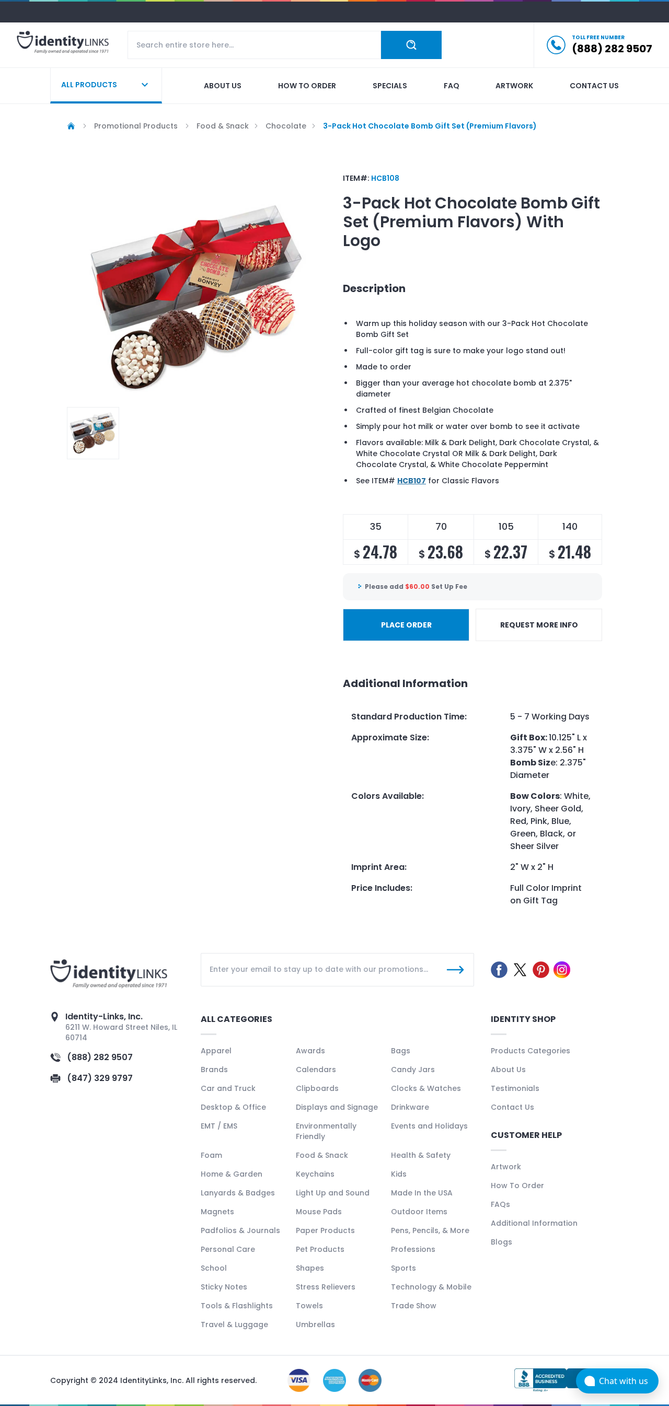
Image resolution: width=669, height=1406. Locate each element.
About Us (508, 1069)
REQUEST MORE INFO (539, 625)
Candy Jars (413, 1069)
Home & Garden (231, 1174)
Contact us (594, 85)
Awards (310, 1050)
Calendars (316, 1069)
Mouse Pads (319, 1211)
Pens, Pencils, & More (430, 1230)
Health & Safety (421, 1155)
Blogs (501, 1242)
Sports (403, 1268)
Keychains (315, 1174)
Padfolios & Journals (240, 1230)
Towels (309, 1305)
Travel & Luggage (234, 1324)
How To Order (517, 1185)
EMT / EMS (219, 1126)
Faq (451, 85)
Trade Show (413, 1305)
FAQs (500, 1204)
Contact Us (512, 1107)
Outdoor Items (419, 1211)
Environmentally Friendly (326, 1131)
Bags (400, 1050)
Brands (214, 1069)
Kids (399, 1174)
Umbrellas (315, 1324)
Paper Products (325, 1230)
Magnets (217, 1211)
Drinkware (410, 1107)
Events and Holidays (429, 1126)
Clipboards (317, 1088)
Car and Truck (228, 1088)
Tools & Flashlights (237, 1305)
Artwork (514, 85)
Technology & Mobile (431, 1287)
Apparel (216, 1050)
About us (222, 85)
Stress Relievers (325, 1287)
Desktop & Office (233, 1107)
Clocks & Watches (426, 1088)
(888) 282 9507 (100, 1057)
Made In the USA (422, 1193)
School (214, 1268)
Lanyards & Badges (238, 1193)
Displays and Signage (337, 1107)
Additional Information (534, 1223)
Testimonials (515, 1088)
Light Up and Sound (333, 1193)
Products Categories (530, 1050)
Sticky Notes (224, 1287)
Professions (413, 1249)
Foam (211, 1155)
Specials (390, 85)
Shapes (310, 1268)
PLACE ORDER (406, 625)
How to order (307, 85)
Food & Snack (322, 1155)
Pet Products (320, 1249)
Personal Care (228, 1249)
